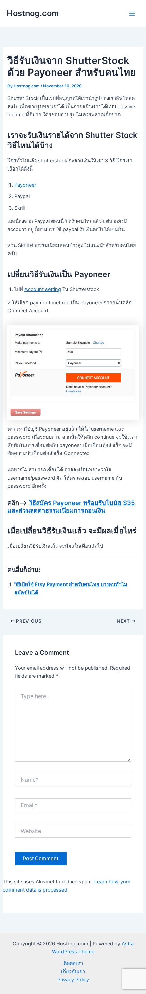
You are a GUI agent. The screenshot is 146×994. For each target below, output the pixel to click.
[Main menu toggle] (132, 13)
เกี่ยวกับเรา (73, 971)
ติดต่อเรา (73, 963)
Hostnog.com (33, 13)
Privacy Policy (73, 980)
